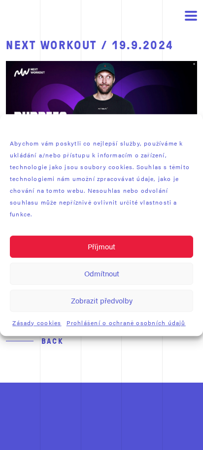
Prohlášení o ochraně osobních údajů (126, 322)
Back (52, 340)
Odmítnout (101, 273)
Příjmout (101, 246)
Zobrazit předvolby (102, 300)
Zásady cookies (36, 322)
